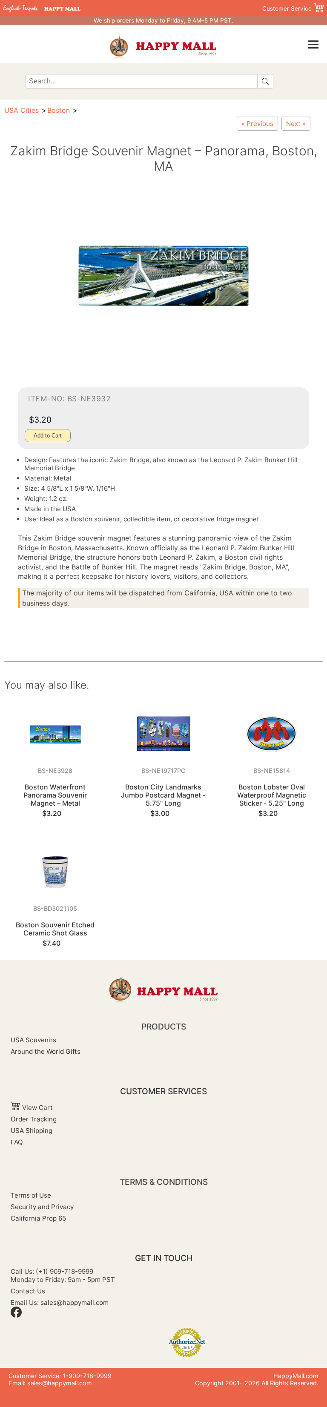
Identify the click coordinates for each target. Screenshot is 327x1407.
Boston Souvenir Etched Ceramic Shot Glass (55, 929)
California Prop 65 (38, 1218)
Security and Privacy (42, 1207)
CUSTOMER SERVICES (163, 1091)
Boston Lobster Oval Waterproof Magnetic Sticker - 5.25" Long (271, 795)
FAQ (17, 1142)
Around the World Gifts (45, 1051)
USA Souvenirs (33, 1040)
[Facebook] (16, 1315)
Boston (58, 110)
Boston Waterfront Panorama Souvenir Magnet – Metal (55, 795)
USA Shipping (31, 1131)
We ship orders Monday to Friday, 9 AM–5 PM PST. (163, 20)
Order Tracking (34, 1119)
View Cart (36, 1108)
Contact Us (28, 1291)
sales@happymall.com (74, 1302)
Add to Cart (48, 435)
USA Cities (21, 110)
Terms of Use (31, 1195)
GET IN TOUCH (163, 1258)
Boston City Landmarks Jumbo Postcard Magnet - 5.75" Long (163, 795)
